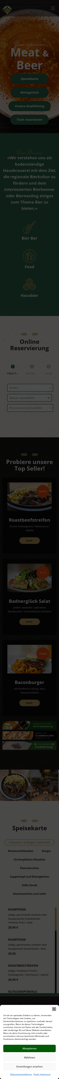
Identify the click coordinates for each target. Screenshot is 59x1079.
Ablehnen (29, 1057)
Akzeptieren (29, 1048)
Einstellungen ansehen (29, 1066)
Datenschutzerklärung (21, 1074)
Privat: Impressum (41, 1074)
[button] (54, 1009)
